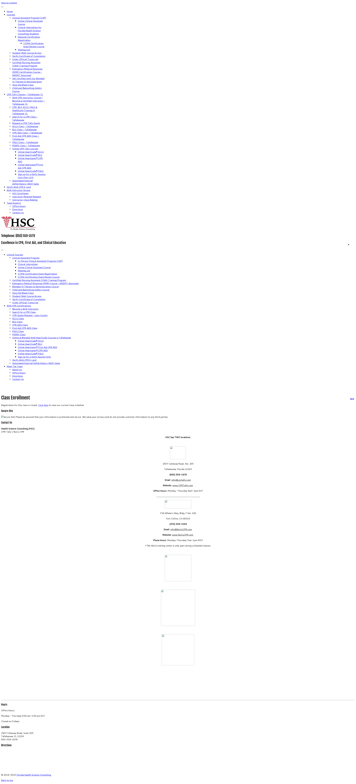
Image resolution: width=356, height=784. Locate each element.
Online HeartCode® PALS (31, 171)
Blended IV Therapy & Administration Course (35, 286)
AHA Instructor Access (18, 190)
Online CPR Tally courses (25, 148)
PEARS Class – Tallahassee (26, 145)
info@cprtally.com (181, 479)
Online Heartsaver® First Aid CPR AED (30, 166)
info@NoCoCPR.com (181, 529)
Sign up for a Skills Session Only (34, 356)
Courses (11, 14)
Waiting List (24, 49)
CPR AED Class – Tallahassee (27, 132)
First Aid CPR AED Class (24, 328)
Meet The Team (15, 366)
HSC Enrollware (20, 193)
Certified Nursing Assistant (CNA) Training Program (26, 64)
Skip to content (9, 2)
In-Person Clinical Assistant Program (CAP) (40, 261)
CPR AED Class (20, 324)
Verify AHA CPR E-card (19, 187)
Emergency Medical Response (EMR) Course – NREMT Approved (45, 283)
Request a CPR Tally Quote (26, 123)
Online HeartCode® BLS (30, 155)
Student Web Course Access (26, 52)
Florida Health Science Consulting (34, 774)
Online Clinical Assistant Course (34, 267)
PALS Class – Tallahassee (25, 142)
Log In (352, 399)
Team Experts (14, 203)
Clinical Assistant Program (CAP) (29, 17)
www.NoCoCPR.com (182, 534)
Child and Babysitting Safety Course (30, 289)
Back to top (7, 780)
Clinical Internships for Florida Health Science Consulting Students (29, 30)
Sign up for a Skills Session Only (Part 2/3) (31, 176)
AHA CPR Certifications (19, 305)
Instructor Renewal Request (26, 196)
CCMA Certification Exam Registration (37, 273)
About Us (17, 369)
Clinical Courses (15, 254)
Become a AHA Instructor (25, 308)
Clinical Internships (28, 264)
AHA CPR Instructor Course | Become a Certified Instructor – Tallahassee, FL (28, 101)
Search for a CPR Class (24, 312)
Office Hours (19, 206)
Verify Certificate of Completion (28, 56)
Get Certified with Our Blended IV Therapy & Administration (28, 80)
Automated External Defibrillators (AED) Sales (25, 182)
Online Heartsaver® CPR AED (33, 350)
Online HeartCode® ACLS (31, 151)
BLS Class (17, 321)
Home (10, 11)
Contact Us (18, 212)
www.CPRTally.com (182, 485)
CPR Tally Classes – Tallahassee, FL (25, 94)
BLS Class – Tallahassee (24, 129)
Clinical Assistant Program (25, 257)
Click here (43, 405)
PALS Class (18, 331)
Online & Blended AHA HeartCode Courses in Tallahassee (41, 337)
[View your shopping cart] (353, 244)
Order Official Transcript (25, 59)
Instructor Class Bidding (25, 199)
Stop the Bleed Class (23, 84)
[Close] (2, 6)
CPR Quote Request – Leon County (30, 315)
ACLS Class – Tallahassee (25, 126)
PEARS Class (18, 334)
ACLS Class (18, 318)
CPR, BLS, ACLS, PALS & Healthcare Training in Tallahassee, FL (24, 110)
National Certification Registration (29, 38)
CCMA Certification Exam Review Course (33, 45)
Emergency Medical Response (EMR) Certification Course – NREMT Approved (27, 72)
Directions (17, 209)
